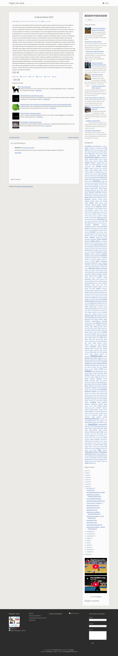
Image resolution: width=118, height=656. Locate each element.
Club (103, 221)
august (89, 538)
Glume (100, 275)
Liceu (102, 308)
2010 (86, 486)
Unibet (90, 446)
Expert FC (99, 257)
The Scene (100, 433)
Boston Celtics (88, 195)
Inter (101, 294)
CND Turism (88, 222)
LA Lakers (92, 304)
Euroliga (87, 255)
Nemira (105, 337)
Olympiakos (96, 348)
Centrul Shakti (88, 215)
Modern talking (93, 332)
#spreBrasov (88, 146)
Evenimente (103, 255)
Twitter (32, 76)
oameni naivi (93, 344)
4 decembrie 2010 (91, 522)
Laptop (86, 306)
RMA (93, 389)
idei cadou (104, 286)
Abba (86, 151)
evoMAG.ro (88, 257)
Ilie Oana (92, 288)
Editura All (87, 250)
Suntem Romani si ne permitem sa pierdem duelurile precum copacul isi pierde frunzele (45, 104)
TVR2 (86, 444)
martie (89, 547)
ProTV (87, 380)
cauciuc (90, 213)
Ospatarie (87, 352)
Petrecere (100, 361)
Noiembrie (104, 341)
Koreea (87, 304)
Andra (86, 159)
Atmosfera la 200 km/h (93, 507)
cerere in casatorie (97, 215)
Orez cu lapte (89, 350)
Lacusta (96, 304)
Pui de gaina (103, 380)
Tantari (86, 428)
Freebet (97, 270)
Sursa (86, 426)
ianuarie (89, 552)
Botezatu (97, 195)
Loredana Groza (95, 312)
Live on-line (101, 310)
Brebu (90, 197)
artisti (93, 166)
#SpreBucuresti (97, 146)
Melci (94, 324)
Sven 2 (92, 426)
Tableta (99, 426)
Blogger (99, 596)
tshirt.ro (105, 441)
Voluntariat (100, 455)
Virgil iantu (98, 454)
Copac (97, 226)
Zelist (94, 463)
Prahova (87, 375)
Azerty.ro (92, 173)
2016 (86, 473)
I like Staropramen (97, 74)
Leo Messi (99, 308)
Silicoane (87, 409)
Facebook (24, 76)
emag (88, 252)
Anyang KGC (100, 162)
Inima (105, 292)
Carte (101, 210)
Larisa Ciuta (92, 306)
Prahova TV (93, 375)
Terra (92, 433)
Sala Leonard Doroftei (102, 395)
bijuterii (98, 190)
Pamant (91, 353)
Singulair (90, 411)
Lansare (105, 304)
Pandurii (102, 353)
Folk (103, 266)
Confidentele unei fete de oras (37, 618)
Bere (90, 186)
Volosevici (92, 455)
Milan (86, 330)
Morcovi (86, 334)
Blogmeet (91, 192)
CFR (90, 217)
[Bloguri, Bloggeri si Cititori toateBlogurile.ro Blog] (17, 630)
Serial (105, 404)
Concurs (96, 224)
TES (95, 433)
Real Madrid (98, 384)
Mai (96, 315)
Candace (104, 206)
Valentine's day (100, 448)
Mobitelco (87, 332)
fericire (100, 263)
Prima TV (97, 376)
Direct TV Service (94, 243)
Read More (39, 90)
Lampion (101, 304)
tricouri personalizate (95, 441)
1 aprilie (104, 146)
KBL (96, 303)
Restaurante (104, 385)
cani (86, 208)
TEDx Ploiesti (93, 430)
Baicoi (105, 175)
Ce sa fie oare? (90, 490)
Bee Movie (101, 184)
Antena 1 (93, 162)
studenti (98, 422)
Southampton (95, 415)
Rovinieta (94, 393)
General (93, 274)
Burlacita (87, 201)
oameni (87, 344)
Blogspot (104, 192)
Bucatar (95, 197)
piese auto (90, 367)
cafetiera (101, 202)
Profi (106, 376)
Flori (90, 266)
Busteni (105, 201)
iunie (88, 543)
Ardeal (93, 164)
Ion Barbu (87, 295)
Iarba (99, 286)
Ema (86, 252)
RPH (106, 393)
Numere (90, 343)
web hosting (92, 457)
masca (94, 323)
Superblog (93, 424)
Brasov (87, 197)
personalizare (94, 361)
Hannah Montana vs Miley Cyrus (95, 501)
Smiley (96, 413)
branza (105, 195)
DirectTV (87, 244)
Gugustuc (102, 279)
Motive (98, 334)
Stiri (91, 422)
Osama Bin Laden (97, 350)
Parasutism (87, 356)
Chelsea (95, 219)
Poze (105, 373)
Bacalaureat (95, 175)
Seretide (100, 404)
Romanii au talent (90, 391)
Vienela (31, 613)
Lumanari (94, 314)
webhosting (88, 459)
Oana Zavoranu (102, 344)
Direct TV (87, 243)
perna (102, 360)
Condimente (104, 224)
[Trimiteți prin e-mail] (13, 72)
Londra (89, 312)
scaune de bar (92, 400)
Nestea (86, 339)
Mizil (106, 330)
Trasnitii (87, 441)
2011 (105, 148)
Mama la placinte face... (93, 505)
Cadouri (91, 203)
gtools (97, 279)
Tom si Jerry (96, 437)
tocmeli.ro (87, 437)
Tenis (101, 432)
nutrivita (105, 343)
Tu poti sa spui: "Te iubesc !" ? (94, 503)
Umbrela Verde (102, 444)
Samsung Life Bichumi (90, 398)
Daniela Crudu (93, 235)
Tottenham (87, 439)
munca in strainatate (97, 335)
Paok (106, 353)
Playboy (96, 369)
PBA (99, 360)
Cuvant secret (91, 233)
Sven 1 (89, 426)
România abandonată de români (95, 492)
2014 (92, 150)
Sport (93, 416)
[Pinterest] (97, 16)
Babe (86, 175)
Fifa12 (98, 264)
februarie (89, 549)
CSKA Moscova (96, 230)
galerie (96, 272)
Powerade (100, 373)
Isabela (101, 295)
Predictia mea (104, 375)
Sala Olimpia (88, 396)
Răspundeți (18, 153)
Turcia (94, 442)
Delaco (86, 237)
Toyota (92, 439)
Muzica (105, 335)
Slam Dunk (101, 411)
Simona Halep (94, 409)
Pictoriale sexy (94, 365)
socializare (101, 413)
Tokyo (91, 437)
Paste (105, 358)
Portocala (91, 373)
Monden (104, 332)
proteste (105, 378)
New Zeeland (99, 339)
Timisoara (92, 435)
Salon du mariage (98, 396)
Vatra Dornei (92, 450)
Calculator (104, 204)
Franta (86, 270)
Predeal (98, 375)
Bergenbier (95, 186)
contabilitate (93, 226)
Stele (106, 420)
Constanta (87, 226)
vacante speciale (92, 448)
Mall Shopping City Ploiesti (95, 317)
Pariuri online (93, 358)
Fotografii (104, 268)
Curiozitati (92, 232)
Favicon (103, 259)
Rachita (97, 382)
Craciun (105, 228)
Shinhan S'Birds (102, 406)
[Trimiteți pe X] (16, 72)
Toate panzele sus (102, 435)
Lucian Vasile (88, 314)
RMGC (96, 389)
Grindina (94, 279)
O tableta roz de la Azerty (93, 121)
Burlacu (92, 201)
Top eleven (103, 437)
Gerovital (104, 274)
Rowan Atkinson (100, 393)
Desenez (87, 241)
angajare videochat (98, 161)
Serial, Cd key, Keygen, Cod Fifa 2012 (95, 97)
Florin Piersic (95, 266)
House (105, 284)
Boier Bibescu (95, 193)
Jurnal (31, 21)
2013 (89, 150)
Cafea (96, 202)
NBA (101, 337)
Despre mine (95, 241)
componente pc (103, 222)
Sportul (105, 416)
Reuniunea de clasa (91, 510)
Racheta (94, 382)
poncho (86, 373)
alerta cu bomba (103, 153)
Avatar (102, 172)
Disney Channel (98, 244)
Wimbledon (101, 459)
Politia (101, 371)
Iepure (86, 288)
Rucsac (86, 395)
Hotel (93, 284)
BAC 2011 (89, 175)
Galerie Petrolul (103, 272)
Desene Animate (102, 239)
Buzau (86, 202)
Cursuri (105, 232)
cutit (86, 233)
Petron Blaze (93, 363)
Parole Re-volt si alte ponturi (93, 41)
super (86, 424)
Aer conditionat (100, 151)
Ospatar (105, 350)
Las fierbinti (100, 306)
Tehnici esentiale (102, 430)
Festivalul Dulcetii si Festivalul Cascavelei (31, 95)
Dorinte (96, 246)
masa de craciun (88, 323)
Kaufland (92, 303)
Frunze (86, 272)
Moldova (99, 332)
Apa (106, 162)
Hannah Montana (89, 283)
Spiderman (87, 416)
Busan (97, 201)
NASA (90, 337)
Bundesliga (94, 199)
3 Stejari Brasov (100, 150)
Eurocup (104, 254)
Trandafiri (96, 439)
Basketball (96, 181)
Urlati (98, 446)
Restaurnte (88, 387)
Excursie (93, 257)
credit (86, 230)
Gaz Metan (88, 274)
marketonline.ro (96, 321)
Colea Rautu (94, 222)
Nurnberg (99, 343)
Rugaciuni (90, 395)
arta (102, 164)
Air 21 (86, 153)
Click (100, 221)
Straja (94, 422)
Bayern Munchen (94, 183)
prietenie (92, 376)
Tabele (95, 426)
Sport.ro (99, 416)
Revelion (104, 387)
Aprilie (86, 164)
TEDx (86, 430)
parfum (105, 356)
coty (98, 228)
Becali (105, 183)
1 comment (47, 21)
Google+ (40, 76)
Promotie (92, 378)
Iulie (106, 295)
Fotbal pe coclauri (94, 268)
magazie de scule (102, 314)
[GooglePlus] (86, 16)
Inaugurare (104, 288)
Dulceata (87, 248)
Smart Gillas (92, 413)
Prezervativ (87, 376)
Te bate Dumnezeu (25, 87)
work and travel (92, 461)
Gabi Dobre (91, 272)
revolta (90, 389)
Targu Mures (99, 428)
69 (106, 150)
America (104, 155)
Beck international (89, 184)
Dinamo (105, 241)
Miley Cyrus (90, 330)
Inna (93, 294)
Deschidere (87, 239)
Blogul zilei (88, 193)
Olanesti (105, 346)
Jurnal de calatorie (90, 301)
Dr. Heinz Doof (103, 246)
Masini (98, 323)
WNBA (105, 459)
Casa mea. (96, 212)
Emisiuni (92, 252)
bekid (106, 184)
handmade (104, 281)
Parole (99, 358)
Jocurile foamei (92, 299)
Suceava (105, 422)
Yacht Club (104, 461)
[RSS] (106, 16)
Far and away (92, 259)
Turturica (98, 442)
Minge (103, 330)
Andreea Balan (93, 159)
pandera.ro (96, 353)
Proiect (86, 378)
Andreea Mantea (103, 159)
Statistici (89, 420)
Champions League (102, 217)
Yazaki (86, 463)
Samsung (105, 396)
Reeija (95, 385)
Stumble (47, 76)
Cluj (106, 221)
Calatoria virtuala (96, 204)
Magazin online (89, 315)
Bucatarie (99, 197)
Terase (105, 432)
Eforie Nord (92, 250)
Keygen (100, 303)
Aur (94, 172)
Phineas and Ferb (102, 363)
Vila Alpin (93, 454)
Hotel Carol (99, 284)
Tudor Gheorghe (88, 442)
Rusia (95, 395)
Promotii (99, 378)
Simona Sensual (103, 409)
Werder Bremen (94, 459)
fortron (86, 268)
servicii (86, 406)
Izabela (87, 297)
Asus (100, 170)
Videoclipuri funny (91, 452)
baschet (90, 181)
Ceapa (105, 213)
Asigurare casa (98, 168)
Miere (99, 328)
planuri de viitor (89, 369)
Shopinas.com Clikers (90, 407)
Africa (105, 151)
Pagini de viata (16, 3)
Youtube (91, 463)
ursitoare (102, 446)
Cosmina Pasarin (93, 228)
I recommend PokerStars (93, 498)
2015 (95, 150)
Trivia (101, 441)
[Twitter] (88, 16)
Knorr (105, 303)
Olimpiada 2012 (89, 348)
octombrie (90, 534)
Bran (101, 195)
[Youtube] (95, 16)
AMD (98, 155)
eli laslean (102, 250)
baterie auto (104, 181)
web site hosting (102, 457)
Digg (54, 76)
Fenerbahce (104, 261)
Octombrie (93, 346)
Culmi (101, 230)
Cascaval (101, 212)
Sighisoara (104, 407)
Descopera (93, 239)
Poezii (98, 371)
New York (92, 339)
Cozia (101, 228)
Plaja (101, 367)
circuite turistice (94, 221)
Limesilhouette (95, 310)
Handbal (100, 281)
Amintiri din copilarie (92, 157)
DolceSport (91, 246)
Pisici (94, 367)
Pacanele (104, 352)
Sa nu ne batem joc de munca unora (30, 113)
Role (99, 389)
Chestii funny (101, 219)
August (91, 172)
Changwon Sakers (89, 219)
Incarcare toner (89, 290)
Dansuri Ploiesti (102, 235)
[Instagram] (92, 16)
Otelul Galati (93, 352)
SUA (101, 422)
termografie (87, 433)
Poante (94, 371)
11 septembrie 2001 (99, 148)
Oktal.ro (99, 346)
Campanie (99, 206)
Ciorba (88, 221)
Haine (91, 281)
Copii (100, 226)
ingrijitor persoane (99, 292)
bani (99, 177)
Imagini (98, 288)
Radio (101, 382)
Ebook (96, 248)
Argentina (97, 164)
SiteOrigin (49, 651)
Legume (87, 308)
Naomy (86, 337)
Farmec (99, 259)
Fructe (105, 270)
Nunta (94, 343)
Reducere (91, 385)
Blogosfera (98, 192)
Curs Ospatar (99, 232)
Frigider (101, 270)
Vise (103, 454)
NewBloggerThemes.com (70, 651)
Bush (101, 201)
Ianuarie (95, 286)
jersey (90, 297)
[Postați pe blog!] (15, 72)
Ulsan (96, 444)
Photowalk (87, 365)
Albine (97, 153)
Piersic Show (101, 365)
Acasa (89, 151)
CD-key (99, 213)
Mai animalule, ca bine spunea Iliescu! (31, 122)
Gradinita (99, 277)
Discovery (91, 244)
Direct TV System (103, 243)
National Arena (96, 337)
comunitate (88, 224)
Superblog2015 (102, 424)
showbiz (98, 407)
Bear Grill (101, 183)
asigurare (91, 168)
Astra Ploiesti (94, 170)
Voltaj (96, 455)
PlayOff (101, 369)
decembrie (90, 488)
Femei (97, 261)
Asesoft (98, 166)
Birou (102, 190)
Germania (99, 274)
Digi (101, 241)
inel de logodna (103, 290)
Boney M (101, 193)
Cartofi (91, 212)
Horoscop (87, 284)
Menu (107, 3)
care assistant (89, 210)
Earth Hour (92, 248)
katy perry (87, 303)
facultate (87, 259)
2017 (86, 471)
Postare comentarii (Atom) (25, 186)
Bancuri (96, 177)
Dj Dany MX (32, 620)
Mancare (104, 317)
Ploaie (105, 369)
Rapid (89, 384)
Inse (95, 294)
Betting (101, 188)
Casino (105, 212)
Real (93, 384)
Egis (96, 250)
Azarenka (87, 173)
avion (106, 172)
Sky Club (95, 411)
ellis (106, 250)
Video (99, 450)
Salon (92, 396)
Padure (86, 353)
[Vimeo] (101, 16)
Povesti (95, 373)
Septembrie (94, 404)
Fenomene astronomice (91, 263)
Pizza (98, 367)
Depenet (92, 237)
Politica (105, 371)
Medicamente (88, 324)
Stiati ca (87, 422)
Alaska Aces (91, 153)
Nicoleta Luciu (92, 341)
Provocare (92, 380)
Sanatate (104, 398)
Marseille (104, 321)
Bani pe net (103, 177)
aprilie (89, 545)
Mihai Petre (104, 328)
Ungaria (86, 446)
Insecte (98, 294)
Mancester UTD (89, 319)
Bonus (105, 193)
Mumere (90, 335)
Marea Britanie (99, 319)
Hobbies (104, 283)
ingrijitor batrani (89, 292)
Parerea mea (37, 21)
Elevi (99, 250)
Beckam (96, 184)
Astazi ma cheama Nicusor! (94, 525)
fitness (86, 266)
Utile (86, 448)
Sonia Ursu (88, 415)
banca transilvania (89, 177)
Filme (101, 264)
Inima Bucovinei (88, 294)
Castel (86, 213)
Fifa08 (91, 264)
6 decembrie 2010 (44, 17)
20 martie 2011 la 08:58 (27, 148)
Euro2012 (92, 253)
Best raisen (101, 186)
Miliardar (96, 330)
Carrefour (96, 210)
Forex (106, 266)
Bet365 (92, 188)
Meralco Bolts (89, 326)
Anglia (105, 161)
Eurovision (96, 255)
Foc (100, 266)
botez (94, 195)
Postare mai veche (73, 137)
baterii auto (87, 183)
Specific (105, 415)
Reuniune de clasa (96, 387)
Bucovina (105, 197)
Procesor (102, 376)
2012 (86, 150)
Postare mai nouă (14, 137)
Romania (104, 389)
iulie (88, 540)
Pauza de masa (89, 360)
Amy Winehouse (103, 157)
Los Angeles (103, 312)
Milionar (100, 330)
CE (102, 213)
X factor (99, 461)
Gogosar (105, 275)
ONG (101, 348)
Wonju (86, 461)
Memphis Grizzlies (101, 324)
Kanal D (105, 301)
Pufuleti (97, 380)
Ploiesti (88, 371)
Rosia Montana (100, 391)
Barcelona (104, 179)
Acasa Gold (93, 151)
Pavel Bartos (95, 360)
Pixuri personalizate (35, 615)
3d (104, 150)
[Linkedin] (99, 16)
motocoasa (102, 334)
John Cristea (99, 299)
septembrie (90, 536)
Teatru (105, 428)
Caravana (100, 208)
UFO (93, 444)
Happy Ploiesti (98, 283)
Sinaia (86, 411)
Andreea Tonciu (88, 161)
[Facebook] (90, 16)
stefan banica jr (100, 420)
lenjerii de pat (92, 308)
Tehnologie (87, 432)
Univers (94, 446)
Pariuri (87, 358)
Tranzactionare (103, 439)
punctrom (87, 382)
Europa (91, 255)
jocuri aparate (99, 297)
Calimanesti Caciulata (90, 206)
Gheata (86, 275)
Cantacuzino (90, 208)
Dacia (96, 233)
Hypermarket (88, 286)
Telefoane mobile (95, 432)
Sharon (95, 406)
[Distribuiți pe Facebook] (18, 72)
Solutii (105, 413)
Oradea (105, 348)
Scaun (86, 400)
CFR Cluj (94, 217)
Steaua (94, 420)
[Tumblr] (104, 16)
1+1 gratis (91, 148)
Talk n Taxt (104, 426)
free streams (92, 270)
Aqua (90, 164)
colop (99, 222)
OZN (101, 352)
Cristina (89, 230)
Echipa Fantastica (102, 248)
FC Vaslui (92, 261)
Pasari (102, 358)
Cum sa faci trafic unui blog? (93, 130)
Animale (87, 162)
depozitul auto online (101, 237)
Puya (90, 382)
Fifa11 (95, 264)
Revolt (86, 389)
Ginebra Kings (93, 275)
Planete (105, 367)
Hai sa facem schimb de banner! (95, 51)
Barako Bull (88, 179)
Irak (91, 295)
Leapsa (105, 306)
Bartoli (86, 181)
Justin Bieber (99, 301)
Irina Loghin (95, 295)
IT (103, 295)
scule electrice (99, 400)
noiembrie (90, 531)
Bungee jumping (102, 199)
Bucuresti (87, 199)
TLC (97, 435)
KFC (103, 303)
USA (106, 446)
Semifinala (93, 402)
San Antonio (99, 398)
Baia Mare (100, 175)
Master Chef (103, 323)
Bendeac (87, 186)
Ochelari (87, 346)
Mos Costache (92, 334)
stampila (102, 418)
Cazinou (94, 213)
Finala (105, 264)
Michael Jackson (93, 328)
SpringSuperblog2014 (92, 418)
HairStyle (95, 281)
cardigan (105, 208)
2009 (87, 554)
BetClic (96, 188)
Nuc (86, 343)
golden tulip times (90, 277)
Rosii (90, 393)
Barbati (93, 179)
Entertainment (99, 252)
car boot (95, 208)
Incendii (96, 290)
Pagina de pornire (44, 137)
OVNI (98, 352)
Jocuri (93, 297)
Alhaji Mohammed (90, 155)
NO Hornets (98, 341)
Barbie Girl (98, 179)
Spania (100, 415)
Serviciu (91, 406)
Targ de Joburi (92, 428)
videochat (105, 450)
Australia (98, 172)
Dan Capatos (101, 233)
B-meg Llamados (102, 173)
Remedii (99, 385)
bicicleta (93, 190)
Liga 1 (89, 310)
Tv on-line (104, 442)
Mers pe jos (98, 326)
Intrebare (105, 294)
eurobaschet (98, 253)
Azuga (95, 173)
